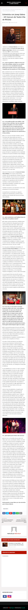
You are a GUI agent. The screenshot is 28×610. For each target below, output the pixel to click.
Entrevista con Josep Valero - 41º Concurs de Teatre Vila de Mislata (16, 544)
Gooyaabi (23, 607)
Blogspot (12, 607)
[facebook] (5, 596)
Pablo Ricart (5, 22)
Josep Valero (7, 9)
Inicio (3, 9)
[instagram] (9, 596)
